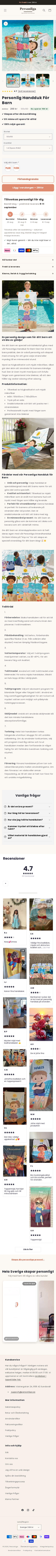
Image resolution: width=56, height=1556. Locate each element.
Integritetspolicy (47, 1547)
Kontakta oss (11, 1458)
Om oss (9, 1464)
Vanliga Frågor (12, 1493)
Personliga (13, 1546)
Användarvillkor (12, 1418)
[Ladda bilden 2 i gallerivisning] (28, 80)
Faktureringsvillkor (14, 1424)
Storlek (7, 131)
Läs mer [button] (46, 947)
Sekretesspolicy (12, 1407)
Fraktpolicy (10, 1430)
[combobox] (5, 883)
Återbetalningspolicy (29, 1547)
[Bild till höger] (53, 81)
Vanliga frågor (12, 1436)
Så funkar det (9, 260)
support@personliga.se (23, 1392)
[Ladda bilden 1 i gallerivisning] (13, 80)
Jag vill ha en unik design (17, 1470)
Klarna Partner (12, 1499)
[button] (5, 10)
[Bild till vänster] (3, 81)
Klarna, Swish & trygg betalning (19, 273)
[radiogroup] (28, 168)
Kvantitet (8, 143)
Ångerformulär (12, 1487)
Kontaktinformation (42, 1550)
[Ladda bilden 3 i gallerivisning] (42, 80)
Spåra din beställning (15, 1476)
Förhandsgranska (28, 179)
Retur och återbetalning (17, 1413)
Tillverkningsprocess (15, 1481)
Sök (7, 1452)
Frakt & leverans (11, 266)
